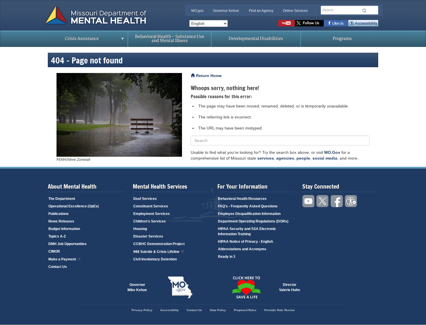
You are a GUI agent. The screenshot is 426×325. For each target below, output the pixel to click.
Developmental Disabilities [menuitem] (256, 38)
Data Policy (218, 310)
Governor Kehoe (226, 11)
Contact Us (57, 267)
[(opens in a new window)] (119, 115)
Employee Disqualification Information (249, 214)
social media (324, 158)
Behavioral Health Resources (242, 199)
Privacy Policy (142, 310)
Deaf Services (145, 199)
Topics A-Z (57, 236)
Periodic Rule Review (279, 310)
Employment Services (151, 214)
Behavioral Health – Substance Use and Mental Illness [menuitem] (169, 38)
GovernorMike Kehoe (137, 287)
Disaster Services (148, 236)
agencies (285, 158)
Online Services (295, 11)
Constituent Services (150, 206)
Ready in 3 (226, 257)
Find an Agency (261, 11)
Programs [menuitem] (342, 38)
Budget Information (64, 229)
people (303, 158)
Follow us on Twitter (309, 23)
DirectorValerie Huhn (289, 287)
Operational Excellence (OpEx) (73, 206)
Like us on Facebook (336, 23)
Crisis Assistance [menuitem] (70, 40)
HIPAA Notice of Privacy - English (245, 242)
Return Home (208, 75)
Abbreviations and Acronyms (242, 249)
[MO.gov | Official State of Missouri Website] (180, 287)
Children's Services (149, 221)
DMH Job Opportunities (67, 244)
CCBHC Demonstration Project (159, 244)
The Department (61, 199)
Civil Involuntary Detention (155, 259)
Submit (364, 11)
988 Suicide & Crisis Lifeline (156, 252)
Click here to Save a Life (246, 287)
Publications (58, 214)
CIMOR (54, 251)
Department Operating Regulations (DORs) (253, 221)
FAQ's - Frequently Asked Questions (248, 206)
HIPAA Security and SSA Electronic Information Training (247, 231)
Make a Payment (62, 259)
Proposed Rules (245, 310)
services (265, 158)
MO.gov (197, 11)
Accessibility (363, 23)
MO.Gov (332, 152)
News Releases (61, 221)
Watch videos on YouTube (286, 23)
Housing (140, 229)
